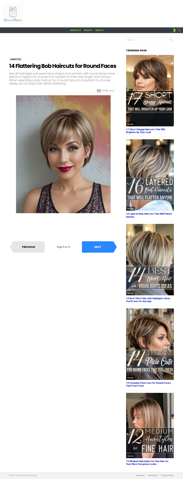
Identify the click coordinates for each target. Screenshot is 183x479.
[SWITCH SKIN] (174, 30)
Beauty (88, 30)
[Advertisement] (63, 48)
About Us (140, 475)
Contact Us (153, 475)
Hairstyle (75, 30)
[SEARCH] (179, 30)
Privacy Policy (167, 475)
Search (171, 40)
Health (99, 30)
